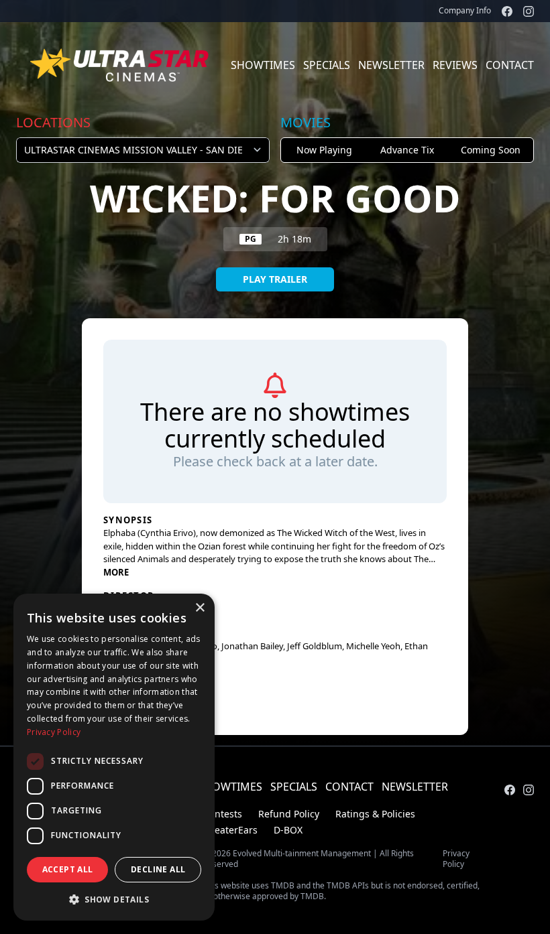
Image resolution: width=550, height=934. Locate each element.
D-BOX (288, 829)
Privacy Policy (456, 859)
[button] (114, 899)
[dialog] (114, 757)
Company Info (465, 10)
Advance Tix (407, 149)
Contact (510, 65)
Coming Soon (490, 149)
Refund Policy (288, 813)
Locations (53, 122)
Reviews (455, 65)
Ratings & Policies (375, 813)
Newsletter (391, 65)
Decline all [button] (158, 869)
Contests (222, 813)
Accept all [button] (67, 869)
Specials (326, 65)
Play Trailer (275, 279)
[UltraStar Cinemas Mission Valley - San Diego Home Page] (120, 65)
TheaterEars (230, 829)
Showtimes (263, 65)
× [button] (200, 608)
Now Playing (324, 149)
